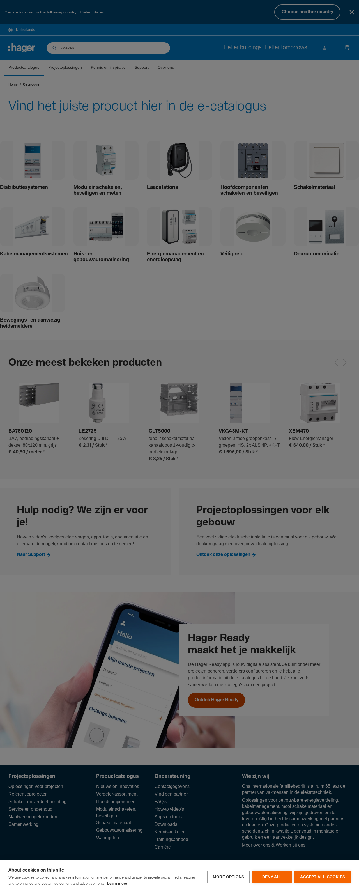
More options (228, 877)
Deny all (272, 877)
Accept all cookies (322, 877)
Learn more (117, 884)
